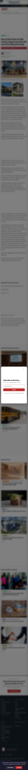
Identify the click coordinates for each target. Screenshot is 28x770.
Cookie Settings (10, 767)
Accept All (19, 767)
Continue (14, 389)
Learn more (23, 764)
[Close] (24, 369)
